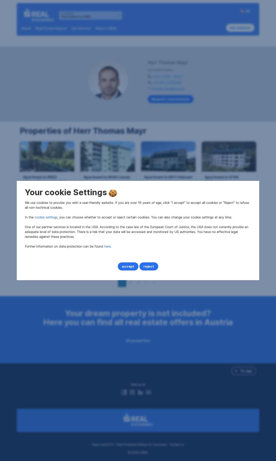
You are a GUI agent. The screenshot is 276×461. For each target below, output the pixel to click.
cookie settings (46, 217)
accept (128, 266)
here (107, 246)
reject (148, 266)
